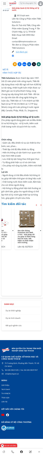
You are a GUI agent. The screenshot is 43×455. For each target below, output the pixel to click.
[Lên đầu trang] (39, 452)
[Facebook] (21, 452)
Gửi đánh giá (21, 52)
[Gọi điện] (13, 452)
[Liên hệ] (30, 452)
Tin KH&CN (5, 393)
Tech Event (5, 389)
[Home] (4, 452)
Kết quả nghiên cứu (14, 325)
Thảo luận (5, 397)
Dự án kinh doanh (13, 318)
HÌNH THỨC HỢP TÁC (12, 72)
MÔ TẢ (5, 69)
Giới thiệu (5, 385)
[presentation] (34, 205)
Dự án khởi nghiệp (13, 310)
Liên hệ (4, 401)
